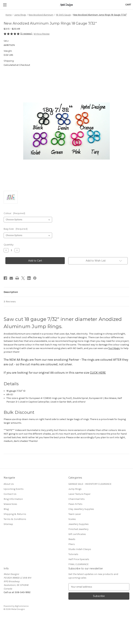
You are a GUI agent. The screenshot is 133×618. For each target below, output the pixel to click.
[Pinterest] (35, 278)
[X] (23, 278)
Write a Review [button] (42, 33)
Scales (72, 519)
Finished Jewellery (78, 529)
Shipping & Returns (15, 514)
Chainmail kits (76, 499)
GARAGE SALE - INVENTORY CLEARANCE (89, 483)
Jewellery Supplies (78, 524)
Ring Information (13, 499)
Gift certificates (77, 534)
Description (11, 292)
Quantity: (9, 244)
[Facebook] (5, 278)
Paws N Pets (75, 504)
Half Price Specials (78, 559)
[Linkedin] (29, 278)
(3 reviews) (26, 33)
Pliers (71, 544)
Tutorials (73, 554)
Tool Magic (114, 348)
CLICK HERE (98, 373)
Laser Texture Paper (79, 494)
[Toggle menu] (5, 5)
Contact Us (10, 494)
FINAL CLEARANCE (78, 564)
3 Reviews (10, 301)
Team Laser (74, 514)
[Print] (17, 278)
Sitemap (8, 524)
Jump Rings (75, 489)
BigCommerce (22, 606)
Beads (71, 539)
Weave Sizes (10, 504)
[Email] (11, 278)
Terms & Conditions (15, 519)
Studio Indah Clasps (79, 549)
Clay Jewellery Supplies (81, 509)
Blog (6, 509)
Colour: (14, 213)
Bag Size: (16, 228)
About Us (9, 483)
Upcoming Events (14, 489)
